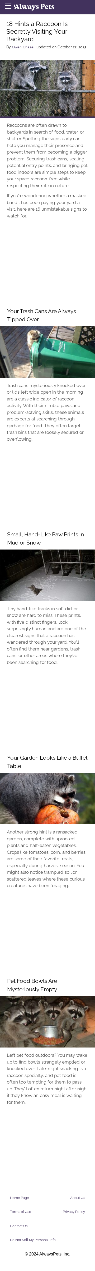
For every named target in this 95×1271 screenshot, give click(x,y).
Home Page (19, 1198)
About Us (77, 1198)
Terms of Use (20, 1212)
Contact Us (18, 1226)
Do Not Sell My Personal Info (33, 1240)
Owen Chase (23, 47)
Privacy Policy (74, 1212)
